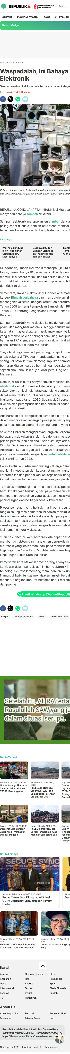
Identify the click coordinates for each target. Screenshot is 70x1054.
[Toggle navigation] (3, 6)
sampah (32, 214)
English (54, 992)
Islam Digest (56, 978)
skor (47, 17)
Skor (52, 974)
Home (3, 62)
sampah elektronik (24, 616)
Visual (28, 992)
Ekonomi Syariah (28, 17)
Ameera (4, 974)
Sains (5, 25)
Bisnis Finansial (58, 988)
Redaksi (29, 1013)
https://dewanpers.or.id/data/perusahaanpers (27, 1036)
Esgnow (4, 992)
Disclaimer (5, 1018)
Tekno (12, 62)
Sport (53, 983)
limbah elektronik (59, 616)
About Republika (9, 1013)
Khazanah (5, 978)
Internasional (7, 988)
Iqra (27, 978)
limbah (55, 221)
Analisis (29, 983)
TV (1, 997)
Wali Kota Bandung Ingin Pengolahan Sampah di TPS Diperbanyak (12, 252)
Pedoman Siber (58, 1013)
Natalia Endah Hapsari (18, 92)
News (3, 983)
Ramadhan (31, 997)
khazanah (62, 17)
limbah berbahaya (25, 297)
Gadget (15, 25)
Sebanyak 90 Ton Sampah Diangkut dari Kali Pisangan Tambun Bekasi (43, 252)
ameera (7, 17)
